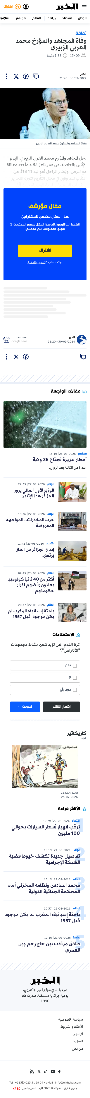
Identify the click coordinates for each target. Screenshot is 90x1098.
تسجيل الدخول (36, 262)
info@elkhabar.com (68, 1083)
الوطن (82, 18)
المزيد (84, 738)
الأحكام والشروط (72, 1027)
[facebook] (26, 76)
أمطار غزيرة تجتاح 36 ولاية (60, 460)
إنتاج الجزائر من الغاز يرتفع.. (35, 553)
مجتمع (21, 18)
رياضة (52, 18)
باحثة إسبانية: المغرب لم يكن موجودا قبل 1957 (31, 614)
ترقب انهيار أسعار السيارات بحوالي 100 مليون (46, 830)
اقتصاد (67, 18)
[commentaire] (36, 76)
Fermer (84, 6)
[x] (16, 76)
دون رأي (65, 690)
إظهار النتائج (61, 707)
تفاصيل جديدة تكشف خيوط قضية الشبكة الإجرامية (44, 859)
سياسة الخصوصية (70, 1020)
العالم (36, 18)
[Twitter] (39, 1071)
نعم (68, 665)
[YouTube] (53, 1071)
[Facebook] (59, 1071)
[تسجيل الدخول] (26, 7)
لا (70, 677)
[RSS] (32, 1071)
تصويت (27, 707)
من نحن (77, 1049)
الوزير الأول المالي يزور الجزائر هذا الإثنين (34, 493)
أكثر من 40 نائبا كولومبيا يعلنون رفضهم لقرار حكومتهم (30, 585)
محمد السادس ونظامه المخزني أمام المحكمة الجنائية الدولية (43, 888)
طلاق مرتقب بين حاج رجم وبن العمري (49, 947)
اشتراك (45, 251)
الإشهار (78, 1034)
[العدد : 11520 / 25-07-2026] (45, 766)
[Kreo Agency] (17, 1088)
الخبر (83, 74)
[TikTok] (45, 1071)
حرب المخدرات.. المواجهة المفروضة (30, 523)
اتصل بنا (77, 1042)
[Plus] (6, 76)
